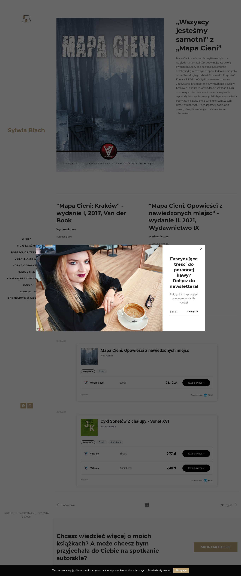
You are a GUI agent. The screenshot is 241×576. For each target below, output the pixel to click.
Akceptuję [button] (181, 570)
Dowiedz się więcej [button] (159, 570)
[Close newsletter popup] (201, 249)
